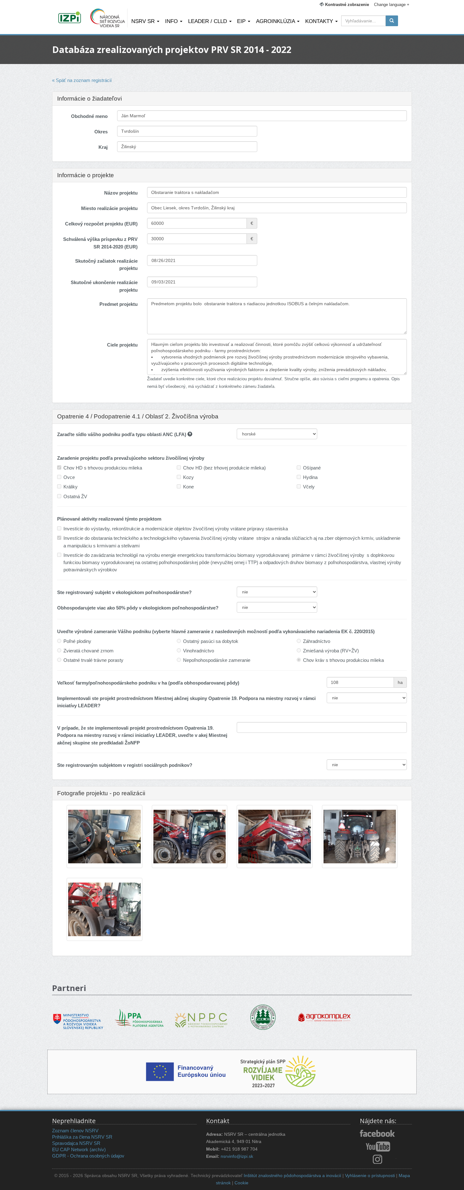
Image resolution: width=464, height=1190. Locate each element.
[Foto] (104, 837)
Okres (101, 131)
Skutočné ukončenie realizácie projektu (104, 286)
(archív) (98, 1149)
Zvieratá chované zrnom (88, 650)
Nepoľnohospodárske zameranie (216, 660)
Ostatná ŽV (75, 496)
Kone (188, 486)
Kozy (188, 477)
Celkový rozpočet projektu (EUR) (101, 223)
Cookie (241, 1183)
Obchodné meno (89, 116)
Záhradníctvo (316, 641)
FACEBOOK (378, 1134)
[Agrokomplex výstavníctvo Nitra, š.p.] (324, 1012)
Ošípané (312, 467)
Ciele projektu (122, 344)
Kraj (103, 147)
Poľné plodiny (77, 641)
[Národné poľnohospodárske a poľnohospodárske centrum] (201, 1015)
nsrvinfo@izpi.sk (237, 1156)
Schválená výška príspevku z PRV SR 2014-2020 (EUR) (100, 242)
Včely (309, 486)
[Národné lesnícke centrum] (263, 1016)
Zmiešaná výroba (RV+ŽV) (331, 650)
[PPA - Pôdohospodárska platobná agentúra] (140, 1017)
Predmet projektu (118, 304)
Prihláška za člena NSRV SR (82, 1137)
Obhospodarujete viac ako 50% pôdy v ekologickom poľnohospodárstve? (137, 607)
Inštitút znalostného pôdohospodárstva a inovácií (292, 1175)
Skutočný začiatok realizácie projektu (106, 264)
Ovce (69, 477)
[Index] (70, 18)
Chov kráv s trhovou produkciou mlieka (343, 660)
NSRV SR (143, 21)
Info (172, 21)
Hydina (310, 477)
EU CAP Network (70, 1149)
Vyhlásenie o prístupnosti (370, 1175)
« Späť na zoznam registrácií (82, 80)
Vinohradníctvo (198, 650)
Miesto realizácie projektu (109, 208)
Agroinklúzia (276, 21)
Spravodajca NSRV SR (76, 1143)
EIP (242, 21)
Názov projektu (121, 192)
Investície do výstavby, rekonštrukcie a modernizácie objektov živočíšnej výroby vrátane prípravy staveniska (175, 528)
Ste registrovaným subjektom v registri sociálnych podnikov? (124, 765)
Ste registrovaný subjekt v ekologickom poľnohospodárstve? (124, 592)
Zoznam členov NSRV (75, 1130)
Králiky (70, 486)
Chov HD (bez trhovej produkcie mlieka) (224, 467)
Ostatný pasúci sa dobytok (210, 641)
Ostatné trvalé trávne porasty (93, 660)
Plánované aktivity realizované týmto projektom (109, 519)
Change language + (391, 4)
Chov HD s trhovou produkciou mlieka (102, 467)
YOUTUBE (378, 1146)
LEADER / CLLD (208, 21)
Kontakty (320, 21)
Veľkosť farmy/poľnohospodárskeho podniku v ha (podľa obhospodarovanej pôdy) (148, 682)
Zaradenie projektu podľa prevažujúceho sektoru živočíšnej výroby (130, 458)
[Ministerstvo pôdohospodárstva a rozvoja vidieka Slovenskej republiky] (78, 1017)
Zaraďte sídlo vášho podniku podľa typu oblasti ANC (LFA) (122, 434)
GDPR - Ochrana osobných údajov (88, 1155)
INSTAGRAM (378, 1159)
